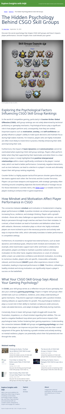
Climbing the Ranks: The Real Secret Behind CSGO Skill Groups (19, 350)
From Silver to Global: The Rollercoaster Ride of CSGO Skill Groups (19, 362)
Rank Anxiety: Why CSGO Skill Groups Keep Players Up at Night (20, 374)
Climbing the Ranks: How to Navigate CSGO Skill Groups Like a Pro (52, 362)
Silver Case (39, 188)
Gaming (11, 11)
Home (5, 11)
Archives (25, 392)
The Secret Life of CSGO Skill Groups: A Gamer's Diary (50, 350)
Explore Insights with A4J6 (13, 3)
